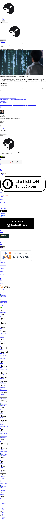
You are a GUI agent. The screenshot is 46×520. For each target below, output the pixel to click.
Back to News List (3, 42)
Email (1, 134)
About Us (3, 512)
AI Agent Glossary (4, 503)
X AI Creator (3, 516)
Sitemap (2, 514)
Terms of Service (3, 513)
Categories (3, 19)
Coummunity (3, 509)
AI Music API (3, 517)
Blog (2, 507)
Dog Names (3, 518)
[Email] (0, 500)
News (2, 508)
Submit (2, 18)
